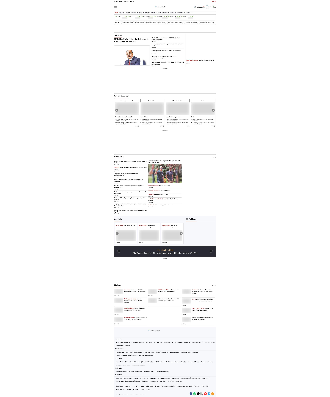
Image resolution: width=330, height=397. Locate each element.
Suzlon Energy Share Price (123, 342)
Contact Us (205, 386)
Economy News (154, 381)
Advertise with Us (120, 389)
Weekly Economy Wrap (127, 22)
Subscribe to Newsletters (135, 371)
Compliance (197, 386)
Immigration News (165, 378)
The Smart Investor (162, 12)
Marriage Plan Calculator (138, 365)
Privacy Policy (140, 386)
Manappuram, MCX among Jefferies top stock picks (134, 309)
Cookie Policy (149, 386)
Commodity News (154, 378)
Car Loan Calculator (194, 362)
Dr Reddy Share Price (208, 342)
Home (116, 12)
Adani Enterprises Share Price (139, 342)
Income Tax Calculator (122, 362)
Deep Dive (195, 352)
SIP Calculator (169, 362)
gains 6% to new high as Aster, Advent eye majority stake (135, 318)
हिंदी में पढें (214, 1)
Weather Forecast (139, 22)
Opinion (153, 12)
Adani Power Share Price (155, 342)
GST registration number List (184, 386)
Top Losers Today (174, 352)
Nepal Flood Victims (151, 22)
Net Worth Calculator (148, 362)
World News (205, 378)
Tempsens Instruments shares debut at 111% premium (133, 300)
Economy (180, 12)
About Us (127, 386)
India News (162, 381)
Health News (145, 381)
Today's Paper (119, 386)
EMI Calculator (160, 362)
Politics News (170, 381)
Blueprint (146, 12)
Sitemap (129, 389)
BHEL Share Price (196, 342)
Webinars (173, 12)
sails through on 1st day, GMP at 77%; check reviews (168, 290)
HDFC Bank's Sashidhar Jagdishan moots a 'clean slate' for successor (131, 40)
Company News (128, 378)
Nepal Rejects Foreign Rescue (175, 22)
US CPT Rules (161, 22)
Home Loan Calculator (207, 362)
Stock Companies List (121, 371)
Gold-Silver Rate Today (162, 352)
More (213, 157)
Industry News (119, 381)
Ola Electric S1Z (165, 249)
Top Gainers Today (186, 352)
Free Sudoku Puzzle (149, 371)
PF (184, 12)
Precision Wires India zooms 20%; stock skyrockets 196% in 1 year (202, 318)
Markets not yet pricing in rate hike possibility (202, 309)
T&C (133, 386)
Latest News (119, 157)
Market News (137, 378)
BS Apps (148, 389)
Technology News (195, 378)
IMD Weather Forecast (136, 352)
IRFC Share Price (168, 342)
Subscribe (135, 389)
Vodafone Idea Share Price (123, 345)
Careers (142, 389)
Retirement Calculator (181, 362)
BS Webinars (191, 219)
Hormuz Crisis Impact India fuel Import (126, 355)
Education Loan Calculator (123, 365)
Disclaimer (157, 386)
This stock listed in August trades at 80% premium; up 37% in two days (168, 300)
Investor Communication (168, 386)
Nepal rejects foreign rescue (146, 355)
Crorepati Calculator (135, 362)
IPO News (145, 378)
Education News (129, 381)
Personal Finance (185, 378)
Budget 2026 (179, 381)
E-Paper (133, 12)
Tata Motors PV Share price (182, 342)
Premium (122, 12)
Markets (139, 12)
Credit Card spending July (191, 22)
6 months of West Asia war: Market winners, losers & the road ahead (135, 290)
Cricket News (175, 378)
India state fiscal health (205, 22)
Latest (128, 12)
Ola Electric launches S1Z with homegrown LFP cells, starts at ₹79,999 (165, 252)
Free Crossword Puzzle (162, 371)
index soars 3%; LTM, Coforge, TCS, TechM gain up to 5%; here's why (202, 300)
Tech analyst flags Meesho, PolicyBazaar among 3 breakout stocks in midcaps (202, 291)
